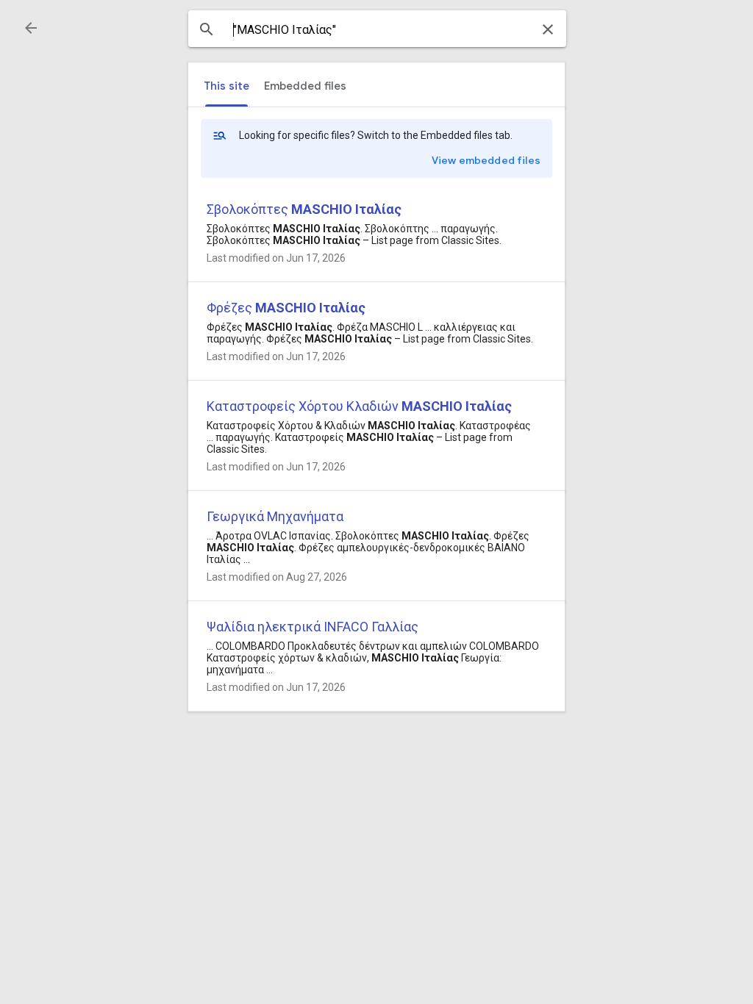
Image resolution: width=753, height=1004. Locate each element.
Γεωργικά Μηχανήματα (275, 516)
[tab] (226, 86)
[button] (31, 28)
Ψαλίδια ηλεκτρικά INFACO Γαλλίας (312, 626)
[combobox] (377, 30)
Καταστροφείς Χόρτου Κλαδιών (359, 406)
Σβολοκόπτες (304, 209)
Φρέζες (286, 307)
